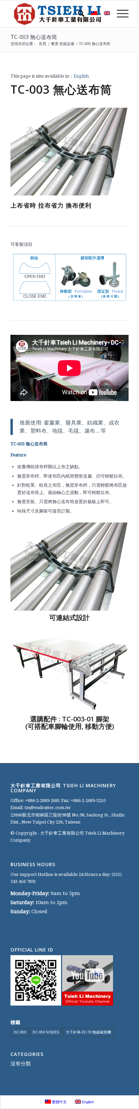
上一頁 (26, 151)
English (81, 76)
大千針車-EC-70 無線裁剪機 (88, 1032)
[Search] (77, 13)
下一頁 (113, 151)
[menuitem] (77, 13)
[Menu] (119, 13)
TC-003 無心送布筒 (33, 37)
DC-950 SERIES (45, 1032)
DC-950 (19, 1032)
